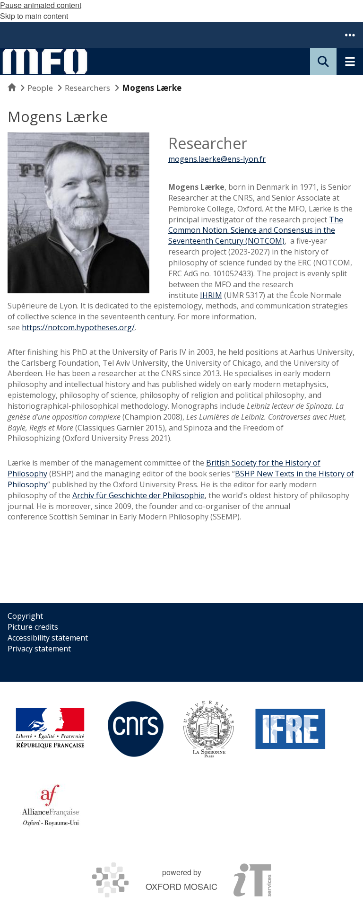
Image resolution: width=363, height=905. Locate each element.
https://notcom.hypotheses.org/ (78, 327)
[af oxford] (50, 804)
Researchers (87, 87)
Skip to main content (34, 15)
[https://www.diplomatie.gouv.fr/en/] (50, 729)
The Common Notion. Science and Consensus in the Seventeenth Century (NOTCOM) (255, 230)
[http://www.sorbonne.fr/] (208, 729)
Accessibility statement (48, 638)
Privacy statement (39, 648)
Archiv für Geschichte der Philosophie (138, 495)
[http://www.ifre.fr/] (290, 729)
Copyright (25, 616)
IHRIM (211, 295)
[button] (350, 35)
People (40, 87)
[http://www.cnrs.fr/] (135, 729)
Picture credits (33, 627)
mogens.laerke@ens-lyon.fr (217, 159)
